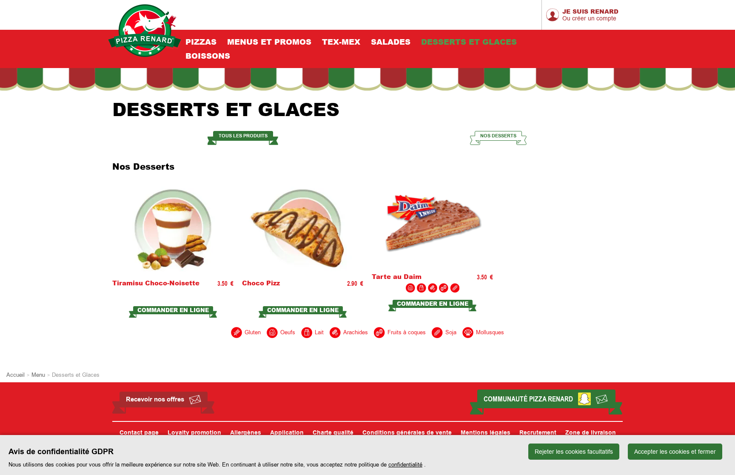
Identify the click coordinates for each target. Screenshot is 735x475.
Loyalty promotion (194, 433)
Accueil (15, 375)
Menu (38, 375)
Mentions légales (485, 433)
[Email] (601, 399)
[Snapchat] (584, 399)
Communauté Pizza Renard (528, 398)
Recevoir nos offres (155, 399)
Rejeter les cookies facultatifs (574, 451)
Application (287, 433)
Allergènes (245, 433)
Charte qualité (333, 433)
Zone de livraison (590, 433)
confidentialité (405, 464)
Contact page (139, 433)
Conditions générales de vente (407, 433)
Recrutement (537, 433)
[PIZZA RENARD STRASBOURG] (144, 30)
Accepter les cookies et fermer (675, 451)
